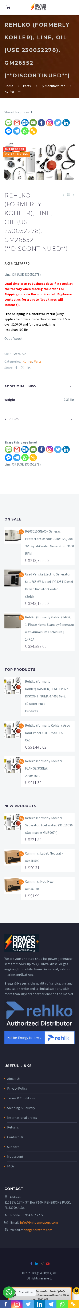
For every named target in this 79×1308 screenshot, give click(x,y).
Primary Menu (71, 7)
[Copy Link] (33, 131)
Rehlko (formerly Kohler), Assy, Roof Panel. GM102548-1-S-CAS (47, 732)
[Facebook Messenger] (8, 131)
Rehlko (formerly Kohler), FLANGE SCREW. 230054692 (44, 768)
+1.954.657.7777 (32, 1215)
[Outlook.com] (25, 122)
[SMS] (8, 122)
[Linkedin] (66, 122)
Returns (13, 1127)
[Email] (33, 122)
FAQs (10, 1166)
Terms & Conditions (21, 1098)
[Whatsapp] (25, 131)
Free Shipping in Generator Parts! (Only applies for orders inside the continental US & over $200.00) (39, 1295)
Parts (38, 361)
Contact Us (15, 1137)
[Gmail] (16, 122)
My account (15, 1156)
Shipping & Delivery (21, 1108)
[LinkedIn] (29, 367)
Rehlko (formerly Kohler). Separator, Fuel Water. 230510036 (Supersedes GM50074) (49, 825)
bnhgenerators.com (37, 1230)
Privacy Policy (17, 1088)
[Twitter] (58, 122)
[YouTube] (48, 1263)
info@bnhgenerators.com (39, 1222)
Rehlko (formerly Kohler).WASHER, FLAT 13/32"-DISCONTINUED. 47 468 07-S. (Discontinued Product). (47, 696)
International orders (22, 1117)
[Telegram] (16, 131)
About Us (13, 1079)
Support (13, 1147)
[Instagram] (49, 122)
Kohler (27, 361)
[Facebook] (41, 122)
